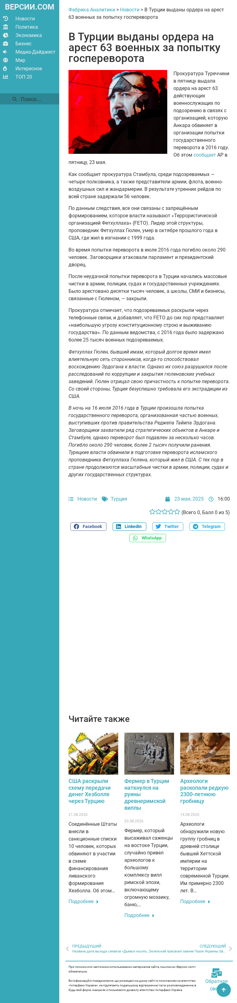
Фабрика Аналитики (92, 10)
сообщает (204, 155)
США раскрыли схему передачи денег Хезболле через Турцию (89, 791)
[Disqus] (149, 632)
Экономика (28, 35)
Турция (119, 499)
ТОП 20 (23, 77)
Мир (20, 60)
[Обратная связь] (216, 973)
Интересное (28, 69)
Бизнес (23, 44)
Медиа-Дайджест (35, 52)
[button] (88, 526)
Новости (25, 19)
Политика (26, 27)
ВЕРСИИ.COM (29, 6)
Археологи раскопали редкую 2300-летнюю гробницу (204, 791)
